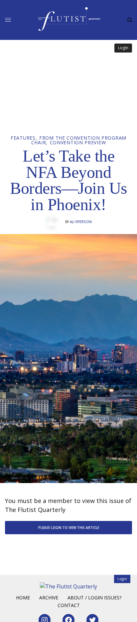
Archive (48, 597)
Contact (69, 605)
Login (123, 48)
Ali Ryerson (81, 221)
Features (23, 138)
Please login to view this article (68, 527)
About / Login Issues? (94, 597)
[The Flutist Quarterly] (68, 19)
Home (23, 597)
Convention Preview (78, 142)
